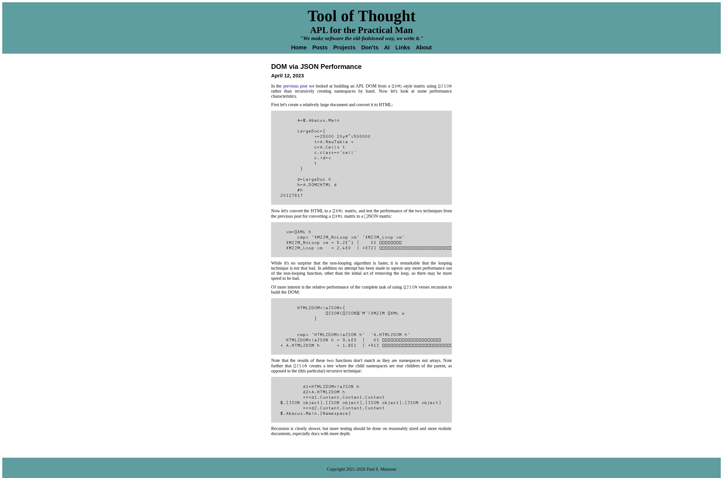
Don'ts (369, 47)
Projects (344, 47)
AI (387, 47)
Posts (320, 47)
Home (299, 47)
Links (402, 47)
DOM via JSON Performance (316, 66)
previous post (295, 86)
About (424, 47)
